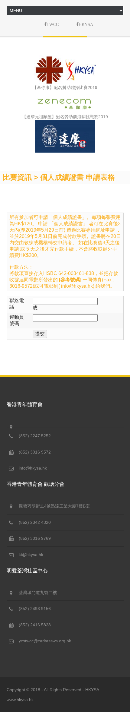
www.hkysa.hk (20, 699)
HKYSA (92, 689)
